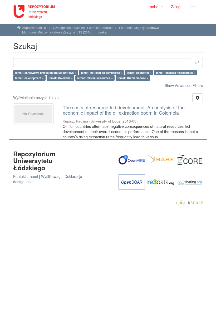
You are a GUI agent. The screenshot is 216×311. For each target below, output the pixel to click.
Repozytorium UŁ (34, 27)
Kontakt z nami (25, 176)
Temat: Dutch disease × (132, 78)
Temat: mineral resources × (95, 78)
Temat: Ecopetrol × (138, 73)
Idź (196, 62)
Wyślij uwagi (51, 176)
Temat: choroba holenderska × (175, 73)
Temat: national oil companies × (101, 73)
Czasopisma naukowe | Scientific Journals (83, 27)
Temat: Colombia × (60, 78)
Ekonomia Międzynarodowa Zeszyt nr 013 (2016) (57, 32)
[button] (156, 6)
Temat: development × (29, 78)
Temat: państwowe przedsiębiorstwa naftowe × (45, 73)
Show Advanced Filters (184, 85)
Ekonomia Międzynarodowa (139, 27)
